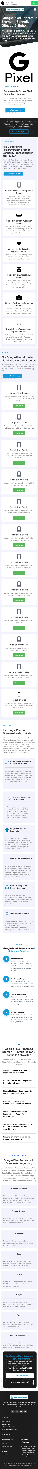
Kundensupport (9, 2)
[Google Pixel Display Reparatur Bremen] (19, 185)
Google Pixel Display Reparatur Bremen (19, 191)
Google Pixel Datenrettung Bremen (19, 276)
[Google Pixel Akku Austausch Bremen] (19, 215)
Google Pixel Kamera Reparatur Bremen (19, 304)
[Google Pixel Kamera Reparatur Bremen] (19, 297)
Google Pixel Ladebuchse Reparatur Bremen (19, 250)
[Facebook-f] (13, 1411)
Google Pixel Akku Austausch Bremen (19, 221)
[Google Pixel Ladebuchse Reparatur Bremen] (19, 243)
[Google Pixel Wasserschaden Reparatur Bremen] (19, 323)
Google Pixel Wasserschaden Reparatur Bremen (19, 330)
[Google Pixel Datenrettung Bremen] (19, 269)
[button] (35, 10)
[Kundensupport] (2, 3)
